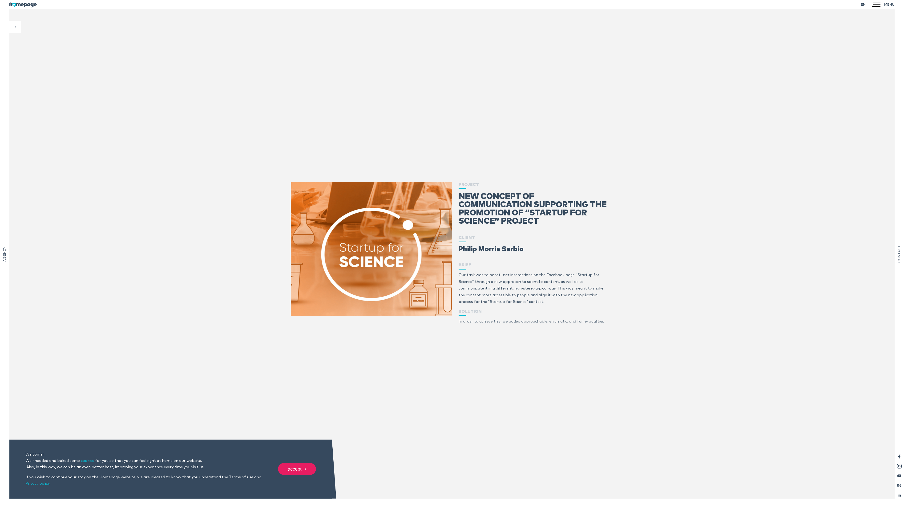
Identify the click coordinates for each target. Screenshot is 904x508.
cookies (87, 461)
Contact (899, 254)
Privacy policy (37, 483)
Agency (4, 254)
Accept (295, 469)
